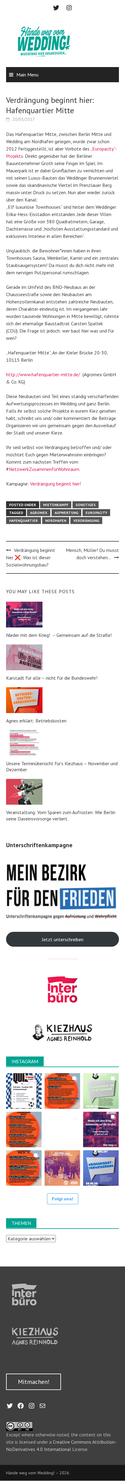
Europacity (96, 512)
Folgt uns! (62, 1198)
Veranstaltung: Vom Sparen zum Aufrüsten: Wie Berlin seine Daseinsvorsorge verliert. (60, 815)
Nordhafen (55, 520)
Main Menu (27, 75)
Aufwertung (66, 512)
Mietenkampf (55, 504)
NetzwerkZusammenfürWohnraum (44, 469)
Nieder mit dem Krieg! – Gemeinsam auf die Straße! (59, 635)
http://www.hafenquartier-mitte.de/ (43, 374)
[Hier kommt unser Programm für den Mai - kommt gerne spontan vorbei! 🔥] (24, 1129)
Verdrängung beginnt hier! (55, 484)
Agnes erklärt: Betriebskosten (36, 721)
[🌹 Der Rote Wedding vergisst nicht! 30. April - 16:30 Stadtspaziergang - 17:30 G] (62, 1168)
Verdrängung (86, 520)
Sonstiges (86, 504)
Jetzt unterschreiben (62, 939)
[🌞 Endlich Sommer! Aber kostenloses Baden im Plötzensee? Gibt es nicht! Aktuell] (101, 1091)
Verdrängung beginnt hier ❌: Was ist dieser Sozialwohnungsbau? (30, 557)
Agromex (38, 512)
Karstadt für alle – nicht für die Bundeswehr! (51, 678)
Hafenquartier (23, 520)
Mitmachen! (33, 1382)
